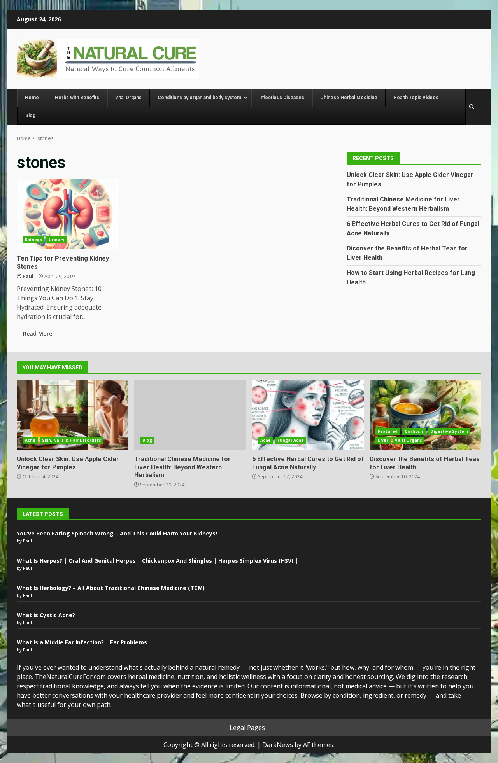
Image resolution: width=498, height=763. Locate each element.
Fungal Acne (290, 440)
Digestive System (449, 431)
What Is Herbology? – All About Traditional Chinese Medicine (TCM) (111, 588)
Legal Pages (247, 727)
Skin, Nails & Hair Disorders (71, 440)
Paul (28, 276)
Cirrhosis (414, 431)
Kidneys (33, 239)
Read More (37, 333)
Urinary (57, 239)
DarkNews (277, 744)
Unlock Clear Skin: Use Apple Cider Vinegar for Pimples (72, 415)
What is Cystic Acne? (46, 615)
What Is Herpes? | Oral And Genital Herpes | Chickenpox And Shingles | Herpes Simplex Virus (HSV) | (157, 560)
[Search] (471, 107)
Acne (30, 440)
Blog (147, 440)
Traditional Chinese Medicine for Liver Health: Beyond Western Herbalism (190, 415)
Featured (388, 431)
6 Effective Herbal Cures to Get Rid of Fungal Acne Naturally (308, 415)
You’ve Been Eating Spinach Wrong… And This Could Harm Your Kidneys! (117, 533)
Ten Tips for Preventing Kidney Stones (68, 214)
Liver (383, 440)
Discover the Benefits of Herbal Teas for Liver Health (425, 415)
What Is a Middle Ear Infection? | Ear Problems (82, 642)
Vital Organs (408, 440)
